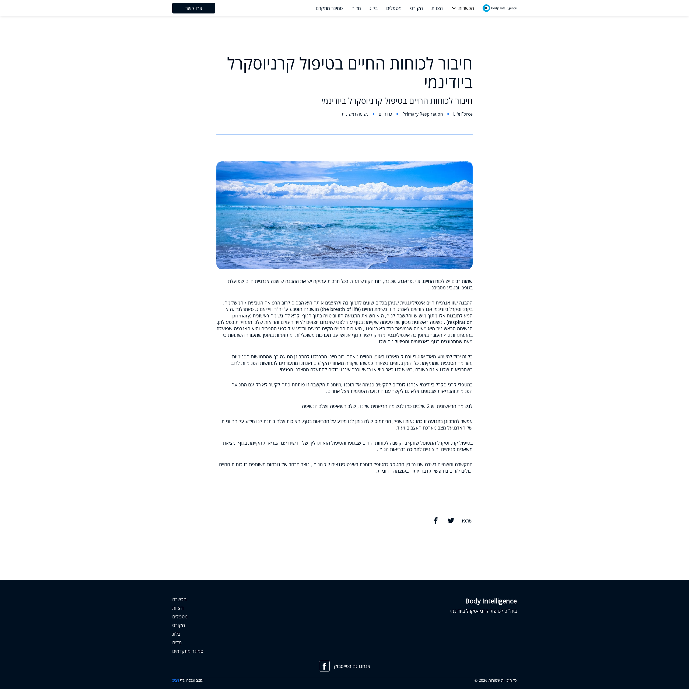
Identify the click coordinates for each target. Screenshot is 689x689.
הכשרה (179, 599)
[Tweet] (450, 520)
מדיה (177, 642)
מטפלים (180, 616)
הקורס (178, 625)
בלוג (176, 634)
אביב (175, 680)
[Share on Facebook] (435, 520)
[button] (462, 8)
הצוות (178, 608)
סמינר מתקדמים (187, 651)
